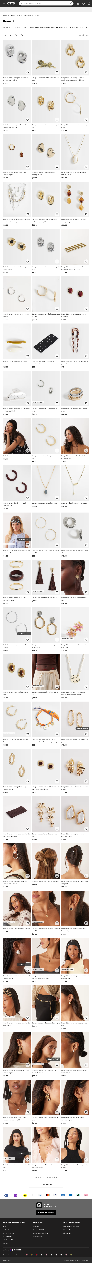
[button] (27, 1254)
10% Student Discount (10, 1240)
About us (36, 1226)
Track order (6, 1230)
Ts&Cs (78, 1260)
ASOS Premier (7, 1236)
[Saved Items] (83, 3)
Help (4, 1226)
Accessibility (85, 1260)
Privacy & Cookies (69, 1260)
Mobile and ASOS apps (71, 1226)
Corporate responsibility (41, 1233)
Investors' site (37, 1236)
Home (5, 15)
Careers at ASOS (38, 1230)
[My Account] (78, 3)
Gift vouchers (67, 1230)
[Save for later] (27, 72)
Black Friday (67, 1233)
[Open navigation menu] (3, 3)
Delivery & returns (8, 1233)
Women (13, 15)
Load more (46, 1184)
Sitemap (5, 1243)
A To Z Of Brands (25, 15)
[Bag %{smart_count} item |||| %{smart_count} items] (89, 3)
